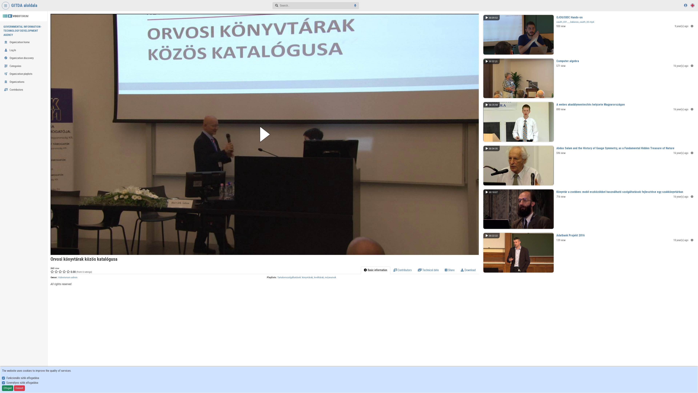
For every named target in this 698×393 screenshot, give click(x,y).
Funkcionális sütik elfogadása (22, 378)
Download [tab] (470, 270)
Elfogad (8, 388)
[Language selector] (692, 5)
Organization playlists (20, 74)
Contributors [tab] (404, 270)
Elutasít (19, 388)
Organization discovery (21, 58)
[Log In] (685, 5)
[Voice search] (355, 5)
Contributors (16, 89)
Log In (12, 50)
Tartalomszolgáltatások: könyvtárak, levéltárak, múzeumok (306, 277)
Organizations (16, 82)
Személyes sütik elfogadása (22, 382)
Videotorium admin (67, 277)
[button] (265, 134)
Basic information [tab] (377, 270)
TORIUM (20, 16)
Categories (15, 66)
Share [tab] (451, 270)
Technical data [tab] (430, 270)
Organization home (19, 42)
